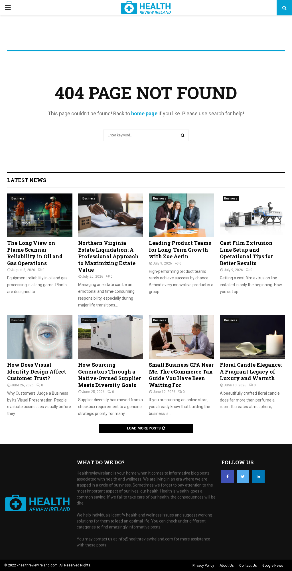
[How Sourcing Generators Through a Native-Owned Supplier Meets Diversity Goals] (110, 337)
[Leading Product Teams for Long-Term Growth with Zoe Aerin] (181, 215)
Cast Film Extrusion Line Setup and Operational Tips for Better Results (246, 252)
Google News (272, 566)
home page (144, 113)
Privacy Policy (203, 566)
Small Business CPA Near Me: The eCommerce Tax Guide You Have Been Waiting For (181, 374)
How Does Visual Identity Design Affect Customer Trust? (36, 371)
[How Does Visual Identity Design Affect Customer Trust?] (39, 337)
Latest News (26, 180)
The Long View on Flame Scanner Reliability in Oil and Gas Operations (35, 252)
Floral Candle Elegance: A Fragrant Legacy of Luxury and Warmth (251, 371)
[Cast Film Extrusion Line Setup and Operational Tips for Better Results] (252, 215)
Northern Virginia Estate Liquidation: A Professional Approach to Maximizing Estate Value (108, 256)
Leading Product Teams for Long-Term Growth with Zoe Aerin (180, 249)
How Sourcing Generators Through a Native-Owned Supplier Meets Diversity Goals (109, 374)
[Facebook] (227, 476)
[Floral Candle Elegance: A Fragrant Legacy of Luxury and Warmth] (252, 337)
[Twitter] (243, 476)
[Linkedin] (258, 476)
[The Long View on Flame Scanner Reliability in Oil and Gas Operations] (39, 215)
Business (18, 198)
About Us (227, 566)
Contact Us (248, 566)
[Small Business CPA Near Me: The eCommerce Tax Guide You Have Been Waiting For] (181, 337)
